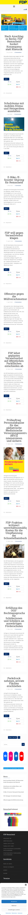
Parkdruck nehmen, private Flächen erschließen (14, 682)
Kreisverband (9, 93)
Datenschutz (8, 913)
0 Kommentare (18, 52)
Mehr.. (6, 79)
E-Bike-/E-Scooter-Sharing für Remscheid (14, 179)
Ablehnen (14, 905)
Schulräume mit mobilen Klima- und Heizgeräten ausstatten (14, 107)
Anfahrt (5, 870)
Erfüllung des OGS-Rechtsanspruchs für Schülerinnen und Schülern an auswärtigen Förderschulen (14, 617)
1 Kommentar (18, 185)
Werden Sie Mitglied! (8, 867)
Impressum (20, 913)
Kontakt (5, 873)
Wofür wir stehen (7, 863)
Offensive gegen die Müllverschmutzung (13, 800)
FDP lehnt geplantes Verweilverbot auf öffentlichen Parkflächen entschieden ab (14, 359)
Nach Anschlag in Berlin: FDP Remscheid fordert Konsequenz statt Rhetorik (14, 42)
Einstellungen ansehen (14, 909)
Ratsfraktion (8, 167)
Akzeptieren (14, 901)
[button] (26, 884)
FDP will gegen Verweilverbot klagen (14, 235)
